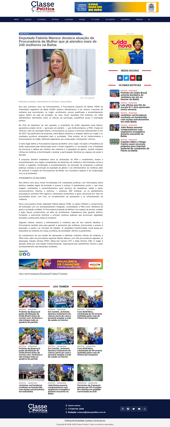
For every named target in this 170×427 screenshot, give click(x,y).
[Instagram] (139, 78)
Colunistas (110, 19)
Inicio (16, 19)
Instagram (35, 274)
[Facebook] (120, 78)
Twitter (55, 274)
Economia (69, 19)
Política (28, 19)
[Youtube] (133, 78)
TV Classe (95, 19)
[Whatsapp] (144, 409)
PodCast (139, 19)
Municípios (125, 19)
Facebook (45, 274)
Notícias (55, 19)
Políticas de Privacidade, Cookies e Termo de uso (85, 420)
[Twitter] (126, 78)
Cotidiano (41, 19)
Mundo (82, 19)
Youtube (63, 274)
